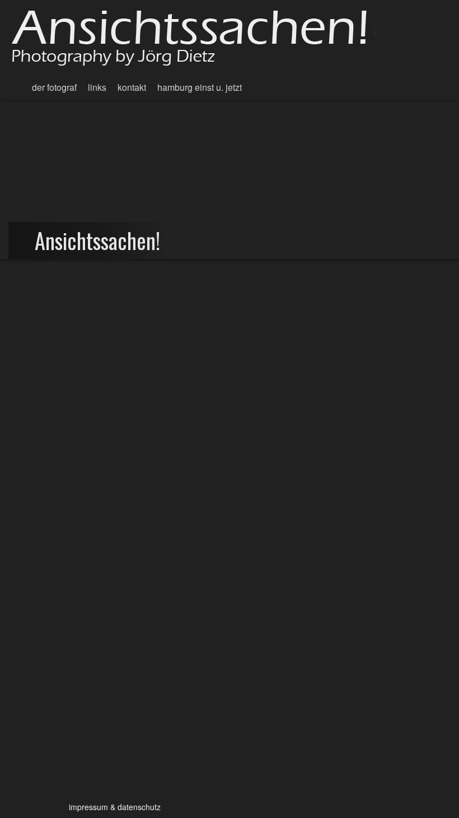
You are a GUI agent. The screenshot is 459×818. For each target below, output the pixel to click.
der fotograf (54, 87)
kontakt (132, 87)
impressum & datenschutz (115, 806)
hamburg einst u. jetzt (199, 87)
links (97, 87)
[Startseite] (198, 36)
